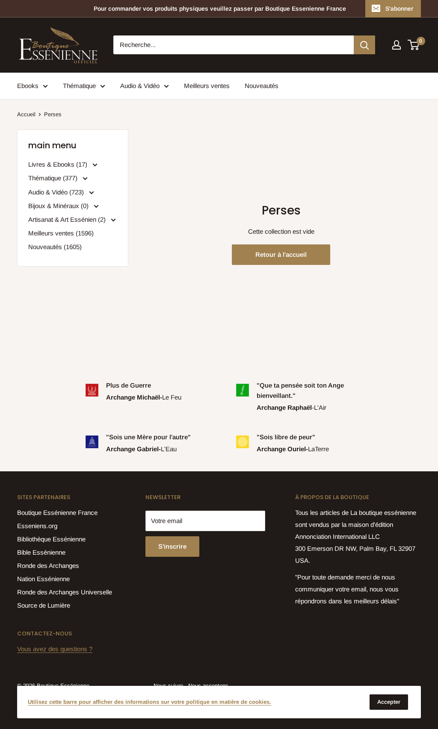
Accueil (26, 114)
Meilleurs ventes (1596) (61, 233)
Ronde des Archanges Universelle (64, 592)
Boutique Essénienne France (57, 512)
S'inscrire (172, 546)
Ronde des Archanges (48, 565)
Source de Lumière (43, 605)
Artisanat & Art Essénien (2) (67, 219)
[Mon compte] (396, 45)
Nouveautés (261, 85)
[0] (413, 45)
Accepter (388, 702)
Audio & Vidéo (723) (57, 192)
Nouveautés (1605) (55, 246)
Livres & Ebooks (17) (58, 164)
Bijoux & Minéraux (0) (59, 205)
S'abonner (399, 8)
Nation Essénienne (43, 578)
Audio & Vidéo (140, 85)
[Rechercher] (364, 44)
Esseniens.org (37, 525)
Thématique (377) (53, 178)
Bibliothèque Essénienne (51, 539)
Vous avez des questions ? (54, 649)
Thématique (79, 85)
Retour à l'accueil (281, 254)
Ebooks (27, 85)
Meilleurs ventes (207, 85)
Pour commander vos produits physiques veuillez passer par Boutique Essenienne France (220, 8)
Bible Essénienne (41, 552)
